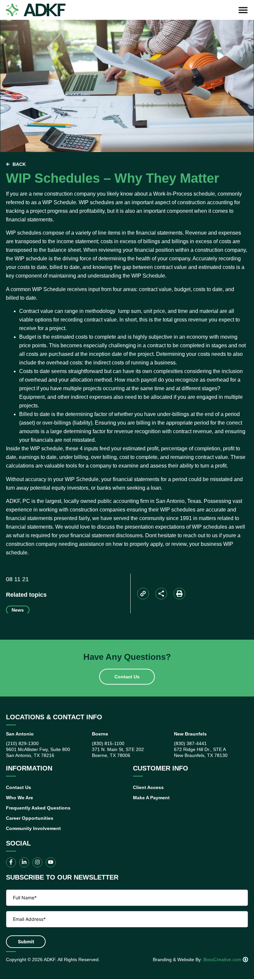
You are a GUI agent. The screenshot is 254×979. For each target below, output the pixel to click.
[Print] (179, 593)
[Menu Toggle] (243, 10)
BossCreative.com (223, 959)
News (18, 610)
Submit (26, 941)
